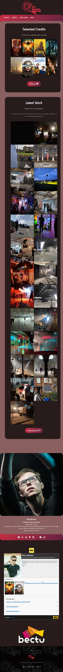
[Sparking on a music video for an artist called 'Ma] (22, 202)
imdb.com (12, 617)
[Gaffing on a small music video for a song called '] (22, 272)
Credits (14, 17)
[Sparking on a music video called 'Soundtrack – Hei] (22, 342)
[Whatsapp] (22, 537)
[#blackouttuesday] (22, 132)
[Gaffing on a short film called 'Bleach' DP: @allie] (45, 319)
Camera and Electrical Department (18, 602)
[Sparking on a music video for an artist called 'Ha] (22, 156)
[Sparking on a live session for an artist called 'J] (22, 366)
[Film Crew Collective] (30, 537)
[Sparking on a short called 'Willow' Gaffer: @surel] (45, 156)
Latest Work (24, 17)
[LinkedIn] (26, 537)
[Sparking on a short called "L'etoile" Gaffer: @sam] (45, 389)
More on (33, 84)
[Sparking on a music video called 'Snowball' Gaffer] (45, 226)
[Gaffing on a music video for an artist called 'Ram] (22, 296)
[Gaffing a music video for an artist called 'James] (22, 226)
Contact (7, 17)
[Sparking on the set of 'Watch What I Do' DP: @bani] (22, 319)
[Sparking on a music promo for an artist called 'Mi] (22, 179)
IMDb (32, 17)
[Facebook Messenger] (19, 537)
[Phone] (44, 537)
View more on (33, 430)
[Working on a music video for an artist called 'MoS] (45, 296)
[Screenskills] (33, 537)
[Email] (40, 537)
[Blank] (37, 537)
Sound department (12, 611)
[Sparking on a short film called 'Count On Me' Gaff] (45, 342)
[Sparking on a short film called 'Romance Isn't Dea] (45, 132)
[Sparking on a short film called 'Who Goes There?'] (45, 179)
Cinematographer (12, 606)
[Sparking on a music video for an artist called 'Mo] (45, 249)
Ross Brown (28, 555)
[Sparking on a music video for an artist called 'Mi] (45, 366)
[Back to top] (31, 651)
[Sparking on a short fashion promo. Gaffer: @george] (45, 272)
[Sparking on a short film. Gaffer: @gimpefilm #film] (45, 202)
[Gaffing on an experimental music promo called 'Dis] (22, 389)
